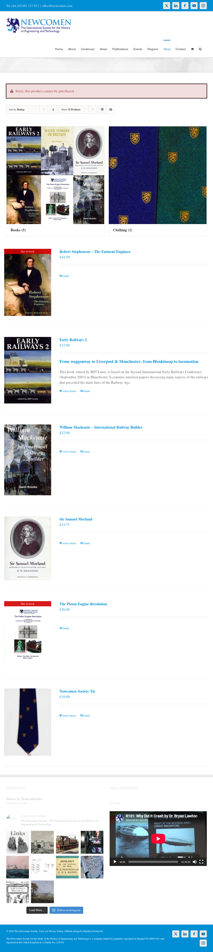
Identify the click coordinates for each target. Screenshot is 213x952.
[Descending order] (53, 109)
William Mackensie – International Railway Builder (100, 427)
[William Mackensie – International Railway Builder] (27, 459)
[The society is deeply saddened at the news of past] (92, 842)
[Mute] (195, 862)
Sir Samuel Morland (75, 519)
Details (65, 275)
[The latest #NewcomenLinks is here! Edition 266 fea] (17, 842)
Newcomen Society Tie (77, 691)
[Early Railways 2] (27, 370)
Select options (69, 715)
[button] (200, 48)
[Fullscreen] (201, 862)
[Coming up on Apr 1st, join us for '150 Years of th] (42, 867)
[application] (158, 838)
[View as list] (110, 109)
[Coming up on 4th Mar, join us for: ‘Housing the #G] (42, 891)
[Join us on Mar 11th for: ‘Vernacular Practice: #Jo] (17, 891)
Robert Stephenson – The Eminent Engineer (95, 251)
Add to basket (69, 391)
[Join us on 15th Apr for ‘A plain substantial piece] (17, 867)
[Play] (115, 862)
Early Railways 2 (73, 339)
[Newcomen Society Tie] (27, 722)
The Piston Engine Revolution (83, 604)
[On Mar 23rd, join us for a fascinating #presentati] (67, 867)
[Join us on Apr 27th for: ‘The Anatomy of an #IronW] (67, 842)
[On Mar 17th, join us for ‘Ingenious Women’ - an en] (92, 867)
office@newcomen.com (57, 6)
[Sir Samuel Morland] (27, 548)
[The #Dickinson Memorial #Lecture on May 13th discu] (42, 842)
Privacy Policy (56, 931)
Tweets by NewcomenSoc (24, 798)
